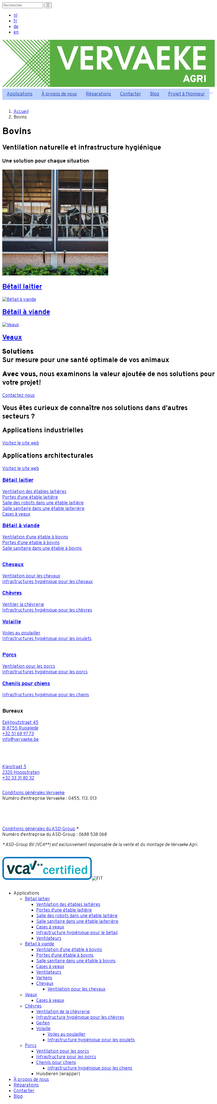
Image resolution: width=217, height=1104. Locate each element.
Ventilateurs (48, 938)
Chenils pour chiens (26, 683)
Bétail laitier (17, 480)
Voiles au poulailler (21, 633)
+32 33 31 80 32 (18, 778)
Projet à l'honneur (186, 94)
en (16, 32)
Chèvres (12, 593)
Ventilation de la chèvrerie (63, 1012)
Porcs (9, 655)
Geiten (43, 1023)
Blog (154, 94)
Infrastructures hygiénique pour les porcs (45, 672)
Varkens (44, 978)
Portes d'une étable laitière (30, 497)
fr (15, 21)
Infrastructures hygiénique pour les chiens (45, 695)
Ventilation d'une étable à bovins (35, 537)
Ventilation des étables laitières (34, 492)
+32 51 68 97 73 (18, 734)
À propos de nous (59, 94)
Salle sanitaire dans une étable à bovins (42, 548)
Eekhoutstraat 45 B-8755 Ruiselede (20, 725)
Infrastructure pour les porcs (66, 1057)
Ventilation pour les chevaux (31, 576)
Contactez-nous (18, 395)
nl (15, 15)
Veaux (31, 995)
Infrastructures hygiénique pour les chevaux (47, 582)
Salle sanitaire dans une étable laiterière (43, 509)
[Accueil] (108, 86)
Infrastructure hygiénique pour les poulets (91, 1040)
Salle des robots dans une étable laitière (43, 503)
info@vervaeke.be (20, 739)
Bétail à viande (21, 525)
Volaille (11, 622)
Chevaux (13, 564)
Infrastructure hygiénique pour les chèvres (80, 1017)
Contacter (130, 94)
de (16, 27)
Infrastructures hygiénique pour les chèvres (47, 610)
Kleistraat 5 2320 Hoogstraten (21, 770)
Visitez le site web (20, 443)
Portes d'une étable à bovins (31, 543)
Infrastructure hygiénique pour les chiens (89, 1068)
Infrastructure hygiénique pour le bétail (77, 933)
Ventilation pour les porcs (28, 666)
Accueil (21, 112)
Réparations (98, 94)
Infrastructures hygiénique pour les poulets (47, 639)
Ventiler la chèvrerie (23, 605)
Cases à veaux (16, 514)
